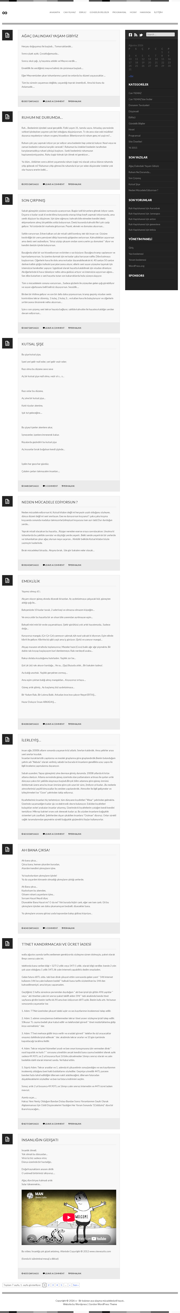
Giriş (131, 247)
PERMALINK (75, 101)
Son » (76, 1285)
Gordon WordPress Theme (103, 1304)
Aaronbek (155, 208)
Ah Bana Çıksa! (36, 850)
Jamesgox (155, 213)
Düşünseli (134, 111)
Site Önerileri (135, 141)
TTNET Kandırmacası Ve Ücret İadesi (56, 944)
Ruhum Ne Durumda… (42, 117)
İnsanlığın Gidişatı (40, 1140)
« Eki (131, 76)
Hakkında (145, 12)
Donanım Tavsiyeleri (139, 105)
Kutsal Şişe (33, 344)
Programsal (119, 12)
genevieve (155, 224)
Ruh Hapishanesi (137, 208)
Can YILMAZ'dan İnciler (140, 99)
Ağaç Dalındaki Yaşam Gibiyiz (50, 36)
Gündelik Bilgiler (99, 12)
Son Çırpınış (33, 200)
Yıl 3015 (133, 147)
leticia (153, 229)
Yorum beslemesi (137, 259)
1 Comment (51, 486)
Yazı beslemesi (136, 253)
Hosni (133, 12)
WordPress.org (136, 266)
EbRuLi (82, 12)
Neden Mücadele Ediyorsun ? (50, 502)
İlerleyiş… (31, 740)
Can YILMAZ (69, 12)
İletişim (158, 12)
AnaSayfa (55, 12)
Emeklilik (31, 581)
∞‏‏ (4, 12)
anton (153, 219)
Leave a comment (55, 101)
